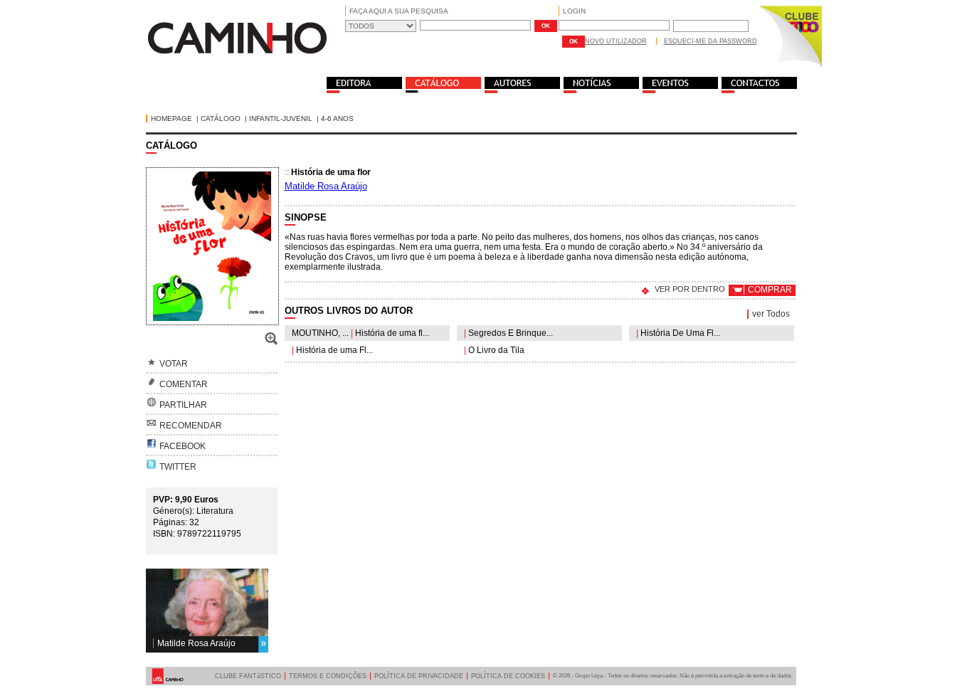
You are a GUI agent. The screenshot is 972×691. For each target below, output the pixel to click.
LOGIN (574, 11)
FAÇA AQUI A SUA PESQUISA (398, 11)
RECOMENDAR (190, 426)
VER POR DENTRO (690, 289)
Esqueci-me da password (710, 41)
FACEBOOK (182, 446)
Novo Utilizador (616, 41)
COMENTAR (183, 384)
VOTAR (173, 364)
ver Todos (771, 314)
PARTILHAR (183, 405)
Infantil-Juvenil (280, 118)
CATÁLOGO (221, 118)
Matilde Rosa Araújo (196, 643)
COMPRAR (770, 290)
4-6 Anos (337, 118)
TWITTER (177, 467)
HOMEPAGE (171, 118)
